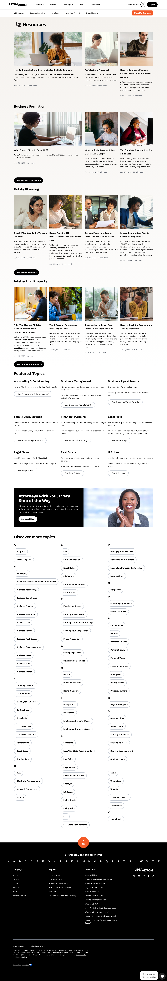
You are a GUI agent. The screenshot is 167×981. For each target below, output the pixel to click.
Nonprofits (115, 590)
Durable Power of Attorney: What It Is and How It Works (99, 235)
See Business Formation (28, 180)
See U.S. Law (118, 473)
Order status (54, 875)
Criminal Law (22, 759)
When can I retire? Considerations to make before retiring (36, 424)
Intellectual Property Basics (76, 721)
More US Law (116, 576)
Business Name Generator (96, 883)
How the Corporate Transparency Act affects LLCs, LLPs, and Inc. (81, 396)
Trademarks (116, 805)
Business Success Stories (28, 647)
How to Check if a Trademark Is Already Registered (136, 327)
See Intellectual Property (29, 364)
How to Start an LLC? (94, 896)
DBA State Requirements (28, 781)
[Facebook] (148, 875)
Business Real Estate (26, 639)
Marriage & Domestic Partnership (126, 568)
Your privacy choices (21, 965)
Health (66, 674)
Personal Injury (117, 650)
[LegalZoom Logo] (17, 4)
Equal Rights (69, 568)
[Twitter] (153, 875)
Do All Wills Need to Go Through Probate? (30, 235)
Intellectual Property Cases (76, 729)
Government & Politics (74, 661)
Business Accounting (26, 590)
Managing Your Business (121, 551)
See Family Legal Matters (30, 440)
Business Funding (24, 606)
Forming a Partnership (74, 614)
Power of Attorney (119, 666)
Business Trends (24, 671)
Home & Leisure (71, 691)
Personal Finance (118, 641)
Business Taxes (23, 655)
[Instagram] (134, 875)
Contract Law (23, 710)
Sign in (152, 4)
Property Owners (118, 691)
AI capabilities (91, 875)
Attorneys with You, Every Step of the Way (44, 498)
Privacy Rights (117, 682)
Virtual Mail (116, 819)
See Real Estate (72, 473)
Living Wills (69, 808)
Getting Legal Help (72, 652)
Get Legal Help (27, 519)
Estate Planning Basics (74, 584)
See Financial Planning (76, 440)
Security (52, 892)
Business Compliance (26, 598)
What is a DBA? (91, 904)
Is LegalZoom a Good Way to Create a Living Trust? (134, 235)
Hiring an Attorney (72, 682)
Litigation (67, 792)
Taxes (113, 773)
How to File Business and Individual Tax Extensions (36, 387)
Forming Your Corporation (75, 630)
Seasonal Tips (117, 718)
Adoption (20, 551)
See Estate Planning (26, 272)
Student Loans (117, 759)
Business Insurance (25, 614)
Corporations (22, 742)
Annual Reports (23, 559)
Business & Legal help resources (98, 879)
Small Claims (116, 726)
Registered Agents (119, 704)
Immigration (69, 704)
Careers (16, 879)
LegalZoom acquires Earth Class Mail (30, 458)
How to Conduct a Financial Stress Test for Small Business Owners (136, 73)
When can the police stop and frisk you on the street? (128, 464)
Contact (16, 883)
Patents (114, 633)
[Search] (142, 4)
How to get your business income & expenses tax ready (82, 432)
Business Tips (23, 663)
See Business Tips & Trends (125, 402)
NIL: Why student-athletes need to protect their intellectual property (82, 388)
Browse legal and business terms (83, 854)
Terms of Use (81, 955)
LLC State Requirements (75, 824)
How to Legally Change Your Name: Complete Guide (34, 432)
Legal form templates (94, 887)
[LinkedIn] (143, 875)
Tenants (114, 789)
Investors (16, 887)
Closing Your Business (27, 702)
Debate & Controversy (27, 789)
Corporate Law (23, 726)
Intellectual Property (73, 13)
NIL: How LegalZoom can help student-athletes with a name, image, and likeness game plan (129, 432)
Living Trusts (69, 800)
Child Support (23, 693)
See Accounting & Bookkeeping (33, 394)
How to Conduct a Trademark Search (100, 916)
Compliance (55, 13)
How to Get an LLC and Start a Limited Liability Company (43, 70)
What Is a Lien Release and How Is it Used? (80, 466)
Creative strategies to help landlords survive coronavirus (80, 459)
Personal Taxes (117, 658)
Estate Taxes (69, 592)
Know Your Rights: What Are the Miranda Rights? (35, 463)
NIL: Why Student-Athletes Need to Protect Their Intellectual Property (27, 328)
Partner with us (19, 896)
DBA (18, 773)
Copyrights (21, 718)
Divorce (20, 797)
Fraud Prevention (71, 639)
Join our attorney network (60, 887)
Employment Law (71, 559)
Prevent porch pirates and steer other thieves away (128, 393)
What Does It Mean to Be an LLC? (31, 150)
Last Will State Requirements (77, 751)
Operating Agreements (121, 603)
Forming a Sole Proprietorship (77, 622)
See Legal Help (119, 440)
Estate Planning (92, 13)
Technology (115, 781)
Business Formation (37, 13)
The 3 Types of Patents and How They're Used (63, 327)
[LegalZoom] (144, 870)
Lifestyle (67, 783)
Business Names (24, 630)
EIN (65, 551)
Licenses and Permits (73, 775)
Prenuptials (116, 674)
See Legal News (25, 470)
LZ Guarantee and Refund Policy (62, 896)
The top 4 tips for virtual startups (123, 387)
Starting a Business (119, 734)
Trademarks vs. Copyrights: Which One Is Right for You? (99, 327)
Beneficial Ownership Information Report (36, 581)
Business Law (23, 622)
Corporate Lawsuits (26, 734)
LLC (65, 816)
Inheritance (68, 712)
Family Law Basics (72, 606)
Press (15, 892)
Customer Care (55, 879)
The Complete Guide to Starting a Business (136, 152)
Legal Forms (69, 767)
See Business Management (78, 405)
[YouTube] (139, 875)
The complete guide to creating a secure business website (130, 424)
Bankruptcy (22, 573)
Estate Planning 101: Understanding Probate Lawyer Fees (65, 236)
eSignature (68, 576)
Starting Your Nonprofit (121, 751)
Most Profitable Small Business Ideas (100, 908)
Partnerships (116, 625)
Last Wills (68, 759)
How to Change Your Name (96, 900)
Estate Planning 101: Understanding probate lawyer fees (83, 424)
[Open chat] (162, 976)
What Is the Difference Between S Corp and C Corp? (101, 152)
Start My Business (142, 13)
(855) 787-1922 (133, 4)
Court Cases (22, 751)
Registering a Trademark (97, 70)
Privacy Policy (21, 957)
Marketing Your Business (122, 559)
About (15, 875)
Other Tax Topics (118, 611)
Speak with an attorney (58, 883)
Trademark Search (119, 797)
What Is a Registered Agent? (97, 912)
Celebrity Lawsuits (25, 685)
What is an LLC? (92, 892)
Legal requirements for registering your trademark (130, 458)
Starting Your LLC (118, 742)
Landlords (68, 742)
